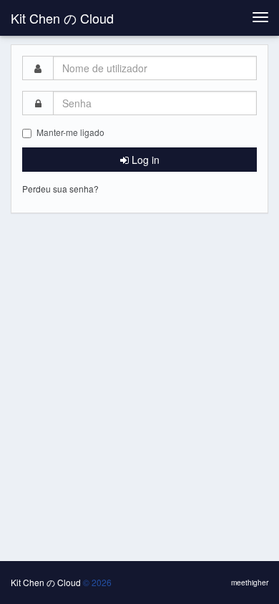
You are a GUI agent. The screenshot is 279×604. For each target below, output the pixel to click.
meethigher (249, 582)
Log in (144, 159)
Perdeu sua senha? (60, 188)
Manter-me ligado (70, 132)
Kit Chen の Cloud (62, 18)
